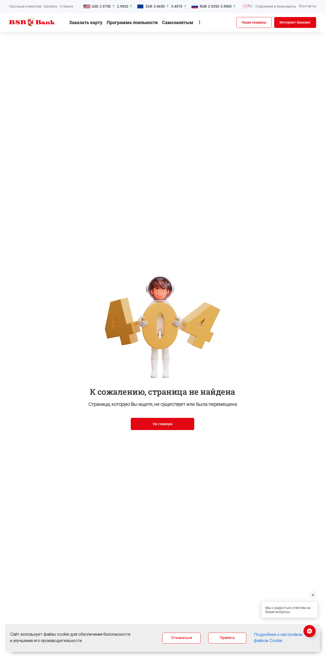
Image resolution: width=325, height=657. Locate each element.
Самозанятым (177, 22)
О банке (66, 6)
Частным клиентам (25, 6)
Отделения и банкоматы (275, 6)
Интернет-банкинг (295, 22)
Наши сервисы (254, 22)
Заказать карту (85, 22)
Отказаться (181, 638)
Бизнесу (50, 6)
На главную (162, 424)
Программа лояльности (132, 22)
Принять (227, 638)
